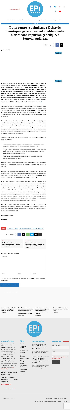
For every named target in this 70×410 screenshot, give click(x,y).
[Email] (36, 234)
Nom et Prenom (56, 345)
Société (35, 23)
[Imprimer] (40, 234)
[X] (64, 7)
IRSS (16, 228)
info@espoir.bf (6, 384)
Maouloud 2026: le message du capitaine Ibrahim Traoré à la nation (61, 309)
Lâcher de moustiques (25, 228)
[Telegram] (55, 7)
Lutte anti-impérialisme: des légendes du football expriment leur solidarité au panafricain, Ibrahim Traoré (35, 245)
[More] (66, 45)
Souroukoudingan (38, 228)
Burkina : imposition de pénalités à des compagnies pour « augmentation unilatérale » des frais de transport (42, 310)
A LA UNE (10, 228)
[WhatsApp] (55, 11)
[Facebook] (50, 7)
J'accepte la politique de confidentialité (60, 357)
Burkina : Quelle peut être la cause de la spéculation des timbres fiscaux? (40, 352)
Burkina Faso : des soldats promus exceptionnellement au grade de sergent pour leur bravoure (11, 244)
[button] (15, 9)
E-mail (53, 351)
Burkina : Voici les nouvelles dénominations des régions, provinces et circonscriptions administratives (39, 346)
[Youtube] (60, 11)
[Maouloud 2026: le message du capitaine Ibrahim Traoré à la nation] (61, 300)
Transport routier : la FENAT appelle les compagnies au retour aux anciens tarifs (8, 309)
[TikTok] (60, 7)
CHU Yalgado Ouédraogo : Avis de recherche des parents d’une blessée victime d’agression (40, 366)
